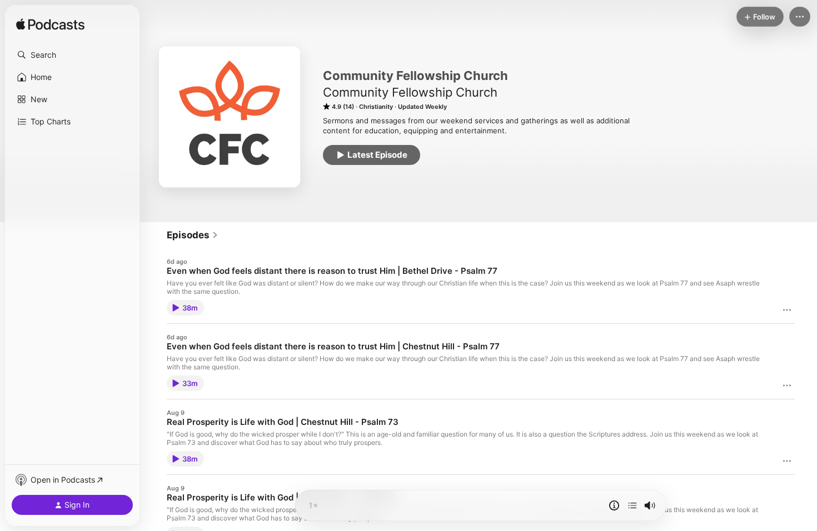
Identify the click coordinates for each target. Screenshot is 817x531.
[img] (50, 25)
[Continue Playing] (632, 505)
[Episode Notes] (614, 505)
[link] (192, 235)
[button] (72, 55)
